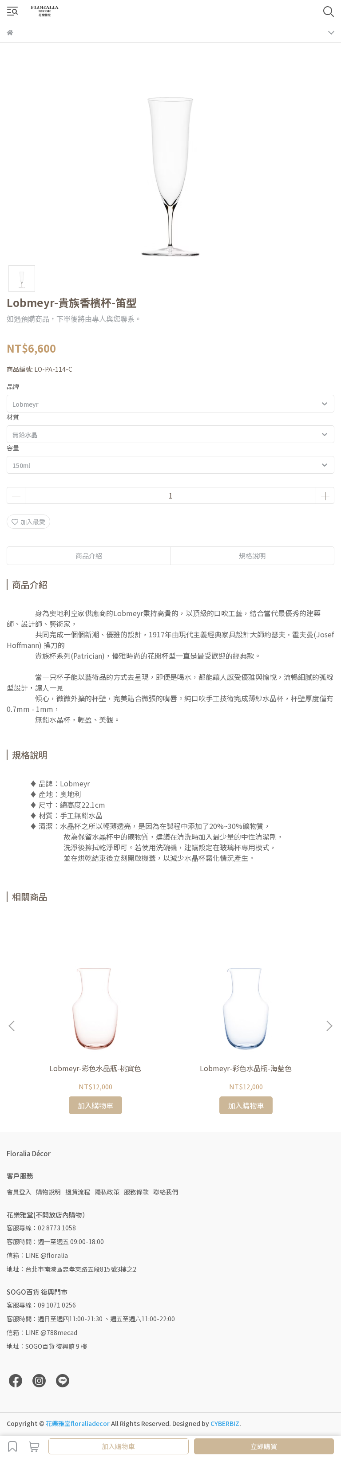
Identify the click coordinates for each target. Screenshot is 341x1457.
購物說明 (48, 1191)
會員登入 (19, 1191)
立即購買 (263, 1446)
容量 (13, 447)
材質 (13, 416)
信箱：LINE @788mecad (42, 1332)
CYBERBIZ (224, 1423)
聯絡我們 (165, 1191)
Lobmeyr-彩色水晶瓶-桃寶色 (95, 1068)
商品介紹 (88, 555)
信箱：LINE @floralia (37, 1255)
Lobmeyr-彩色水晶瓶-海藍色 (246, 1068)
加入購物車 (118, 1446)
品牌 (13, 386)
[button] (329, 1026)
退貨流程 (77, 1191)
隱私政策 (107, 1191)
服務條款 (136, 1191)
